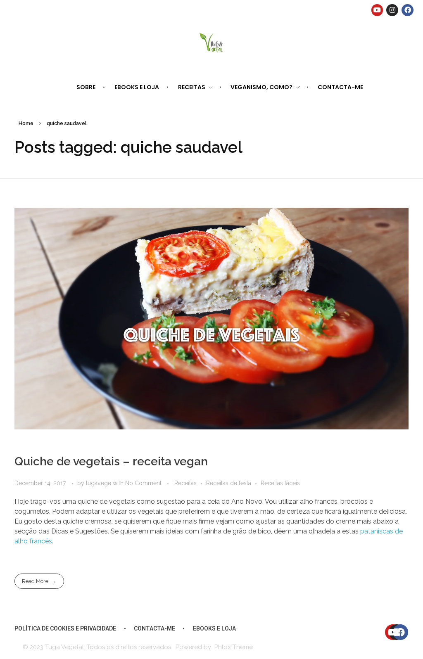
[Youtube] (377, 10)
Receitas (185, 483)
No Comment (143, 483)
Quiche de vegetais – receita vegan (111, 461)
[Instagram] (392, 10)
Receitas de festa (228, 483)
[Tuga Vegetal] (211, 41)
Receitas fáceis (280, 483)
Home (26, 123)
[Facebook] (407, 10)
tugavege (99, 483)
